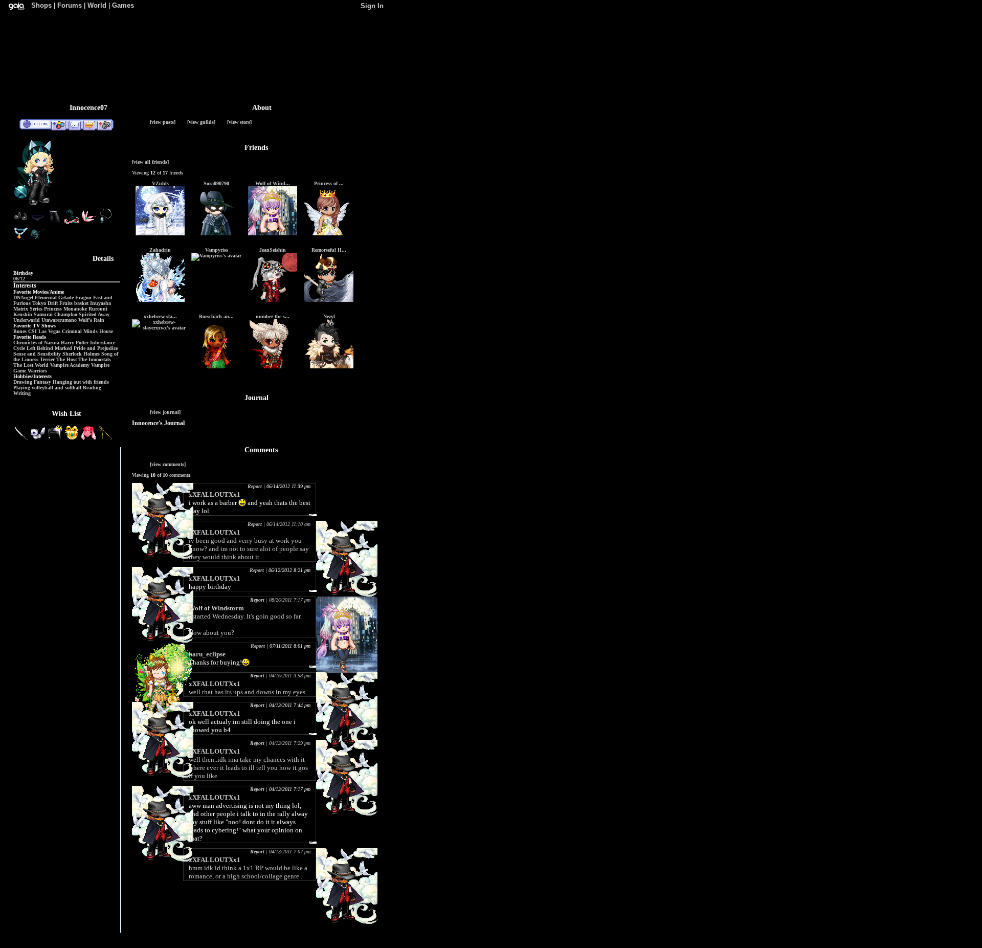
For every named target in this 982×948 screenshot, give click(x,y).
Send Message (74, 124)
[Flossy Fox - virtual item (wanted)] (89, 439)
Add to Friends (58, 124)
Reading (92, 387)
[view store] (239, 122)
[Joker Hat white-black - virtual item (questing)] (55, 439)
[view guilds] (201, 122)
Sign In (372, 6)
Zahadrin (160, 250)
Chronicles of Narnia (36, 342)
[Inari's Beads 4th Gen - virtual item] (21, 238)
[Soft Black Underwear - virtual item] (38, 222)
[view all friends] (150, 162)
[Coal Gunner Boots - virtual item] (21, 222)
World (96, 5)
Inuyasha (100, 303)
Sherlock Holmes (81, 354)
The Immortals (94, 359)
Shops (41, 5)
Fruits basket (73, 303)
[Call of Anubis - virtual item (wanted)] (105, 439)
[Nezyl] (328, 366)
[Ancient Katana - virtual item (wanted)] (21, 439)
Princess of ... (329, 183)
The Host (66, 359)
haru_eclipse (207, 654)
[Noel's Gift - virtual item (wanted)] (72, 439)
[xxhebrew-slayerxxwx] (160, 327)
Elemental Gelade (54, 297)
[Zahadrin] (160, 300)
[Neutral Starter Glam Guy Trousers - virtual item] (54, 222)
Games (123, 5)
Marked (63, 348)
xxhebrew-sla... (160, 316)
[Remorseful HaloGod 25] (328, 300)
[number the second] (272, 366)
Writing (22, 393)
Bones (20, 331)
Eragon (83, 297)
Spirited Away (94, 314)
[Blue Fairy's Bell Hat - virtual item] (71, 222)
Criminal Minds (80, 331)
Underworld (26, 320)
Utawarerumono (59, 320)
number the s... (272, 316)
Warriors (37, 370)
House (106, 331)
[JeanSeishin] (272, 300)
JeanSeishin (272, 250)
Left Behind (40, 348)
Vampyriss (216, 250)
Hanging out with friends (81, 382)
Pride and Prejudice (96, 348)
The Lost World (31, 365)
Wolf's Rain (91, 320)
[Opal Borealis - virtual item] (88, 222)
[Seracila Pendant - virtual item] (105, 222)
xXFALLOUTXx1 (214, 494)
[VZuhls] (160, 233)
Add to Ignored (105, 124)
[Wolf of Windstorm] (272, 233)
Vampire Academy (70, 365)
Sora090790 (216, 183)
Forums (69, 5)
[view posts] (162, 122)
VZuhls (160, 183)
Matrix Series (27, 309)
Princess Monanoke (65, 309)
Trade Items (89, 124)
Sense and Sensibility (37, 354)
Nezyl (329, 316)
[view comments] (168, 464)
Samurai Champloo (55, 314)
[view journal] (165, 412)
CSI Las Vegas (44, 331)
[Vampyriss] (216, 255)
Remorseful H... (328, 250)
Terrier (47, 359)
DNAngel (23, 297)
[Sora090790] (216, 233)
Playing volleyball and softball (47, 387)
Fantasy (42, 382)
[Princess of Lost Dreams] (328, 233)
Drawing (22, 382)
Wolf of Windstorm (216, 608)
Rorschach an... (216, 316)
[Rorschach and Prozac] (216, 366)
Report (255, 486)
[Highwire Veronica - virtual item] (38, 238)
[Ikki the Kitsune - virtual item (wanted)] (38, 439)
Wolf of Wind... (272, 183)
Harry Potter (74, 342)
